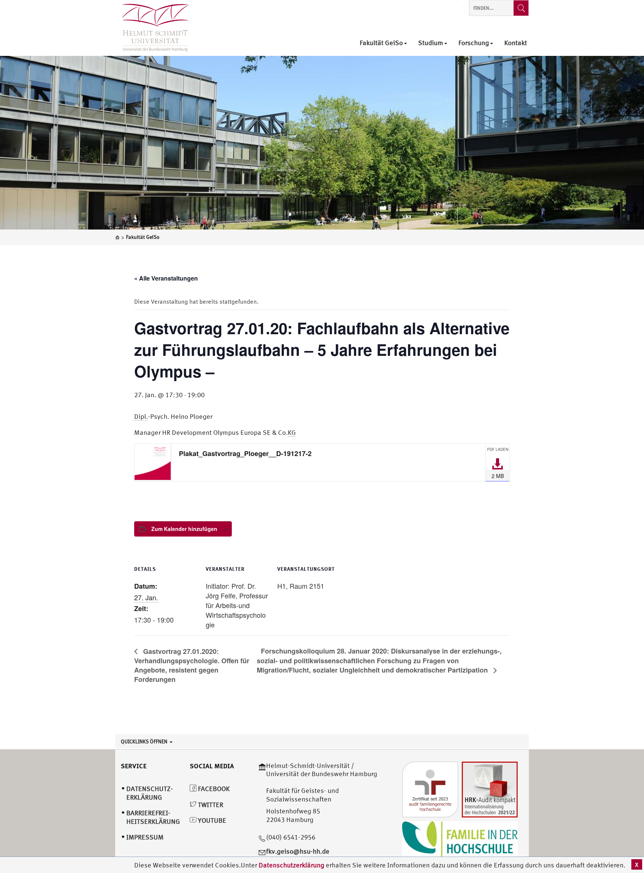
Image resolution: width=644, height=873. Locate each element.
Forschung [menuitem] (473, 43)
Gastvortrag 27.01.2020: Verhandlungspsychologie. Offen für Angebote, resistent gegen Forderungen (191, 665)
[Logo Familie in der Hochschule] (460, 839)
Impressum (145, 837)
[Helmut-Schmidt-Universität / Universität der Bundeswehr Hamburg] (152, 28)
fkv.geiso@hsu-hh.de (297, 851)
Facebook (213, 789)
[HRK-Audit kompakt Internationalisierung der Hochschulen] (490, 789)
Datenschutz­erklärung (149, 793)
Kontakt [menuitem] (515, 43)
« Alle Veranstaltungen (166, 278)
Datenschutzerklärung (291, 865)
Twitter (209, 805)
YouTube (211, 820)
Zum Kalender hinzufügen (184, 528)
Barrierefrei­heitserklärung (153, 817)
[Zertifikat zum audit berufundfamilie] (430, 789)
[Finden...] (521, 8)
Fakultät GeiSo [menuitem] (381, 43)
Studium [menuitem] (430, 43)
